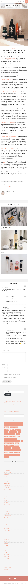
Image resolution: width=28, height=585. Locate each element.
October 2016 (6, 565)
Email (3, 367)
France (17, 434)
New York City (8, 447)
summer (6, 452)
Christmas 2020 (7, 407)
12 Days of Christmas (18, 422)
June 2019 (6, 496)
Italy (19, 441)
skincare (20, 181)
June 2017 (6, 547)
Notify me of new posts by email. (10, 377)
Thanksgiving (17, 452)
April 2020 (6, 478)
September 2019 (7, 489)
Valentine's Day (16, 454)
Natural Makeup (8, 445)
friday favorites (8, 436)
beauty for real (19, 425)
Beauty (14, 48)
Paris (13, 447)
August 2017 (6, 543)
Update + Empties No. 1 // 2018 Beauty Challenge (13, 251)
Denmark (19, 429)
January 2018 (6, 532)
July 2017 (6, 545)
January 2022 (6, 466)
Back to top (23, 583)
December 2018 (7, 509)
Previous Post (5, 198)
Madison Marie (11, 184)
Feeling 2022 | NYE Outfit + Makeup (11, 404)
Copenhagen (12, 429)
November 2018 (7, 511)
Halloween (7, 438)
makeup (15, 181)
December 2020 (7, 470)
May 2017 (6, 550)
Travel (10, 454)
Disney (15, 431)
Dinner (10, 431)
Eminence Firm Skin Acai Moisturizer (9, 148)
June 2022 (6, 463)
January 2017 (6, 558)
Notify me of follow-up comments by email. (12, 374)
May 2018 (6, 524)
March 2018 (6, 528)
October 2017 (6, 539)
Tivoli (6, 454)
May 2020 (6, 476)
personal (17, 447)
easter (19, 431)
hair (18, 436)
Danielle (4, 307)
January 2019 (6, 507)
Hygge (15, 441)
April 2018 (6, 526)
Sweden (11, 452)
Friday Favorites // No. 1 (7, 227)
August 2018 (6, 517)
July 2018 (6, 519)
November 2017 (7, 537)
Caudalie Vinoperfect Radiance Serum (9, 136)
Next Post (23, 198)
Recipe (6, 450)
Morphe (4, 162)
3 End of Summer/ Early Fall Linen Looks (12, 411)
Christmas (7, 429)
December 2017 (7, 535)
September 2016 (7, 567)
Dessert (6, 431)
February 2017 (7, 556)
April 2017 (6, 552)
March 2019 (6, 502)
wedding (6, 457)
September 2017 (7, 541)
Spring (19, 450)
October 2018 (6, 513)
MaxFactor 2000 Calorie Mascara (8, 122)
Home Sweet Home (8, 441)
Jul (21, 441)
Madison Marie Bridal (9, 443)
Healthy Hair (13, 438)
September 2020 (7, 472)
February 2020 (7, 481)
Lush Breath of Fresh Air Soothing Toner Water (11, 91)
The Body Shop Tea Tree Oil (7, 79)
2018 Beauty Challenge (11, 58)
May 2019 (6, 498)
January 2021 (6, 468)
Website (3, 370)
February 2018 (7, 530)
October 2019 (6, 487)
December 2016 (7, 560)
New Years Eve (16, 445)
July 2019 (6, 494)
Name (3, 364)
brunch (11, 427)
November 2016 (7, 563)
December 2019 (7, 483)
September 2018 (7, 515)
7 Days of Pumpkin (8, 422)
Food (14, 434)
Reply (25, 296)
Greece (14, 436)
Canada (16, 427)
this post (20, 96)
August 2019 (6, 491)
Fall (5, 434)
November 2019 (7, 485)
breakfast (7, 427)
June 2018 (6, 522)
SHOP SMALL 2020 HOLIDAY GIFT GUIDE (12, 409)
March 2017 (6, 554)
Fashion (9, 434)
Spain (15, 450)
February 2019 (7, 504)
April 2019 (6, 500)
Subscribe (8, 394)
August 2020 (6, 474)
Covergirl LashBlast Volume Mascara (8, 108)
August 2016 (6, 569)
